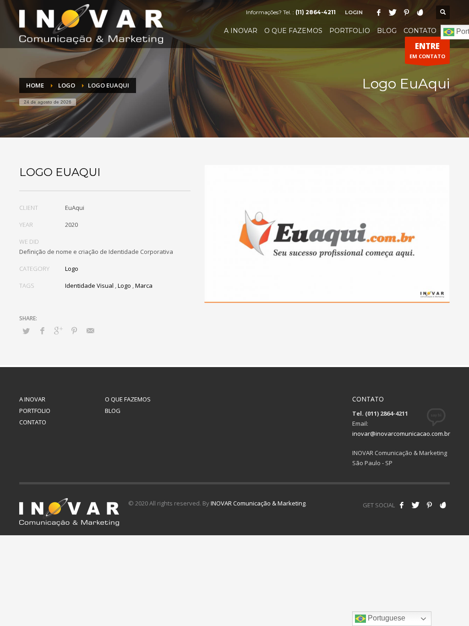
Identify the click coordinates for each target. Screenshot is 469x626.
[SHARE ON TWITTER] (26, 331)
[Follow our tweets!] (415, 505)
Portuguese (385, 618)
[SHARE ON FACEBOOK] (42, 330)
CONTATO (32, 422)
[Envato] (420, 12)
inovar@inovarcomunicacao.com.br (401, 433)
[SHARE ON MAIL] (90, 330)
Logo (71, 268)
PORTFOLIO (34, 410)
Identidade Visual (89, 285)
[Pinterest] (406, 12)
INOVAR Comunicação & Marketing (258, 503)
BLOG (112, 410)
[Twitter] (392, 12)
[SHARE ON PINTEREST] (74, 330)
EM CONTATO (427, 50)
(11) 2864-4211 (315, 12)
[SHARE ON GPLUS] (58, 330)
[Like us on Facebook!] (402, 505)
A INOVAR (32, 399)
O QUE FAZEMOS (128, 399)
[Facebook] (379, 12)
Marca (144, 285)
